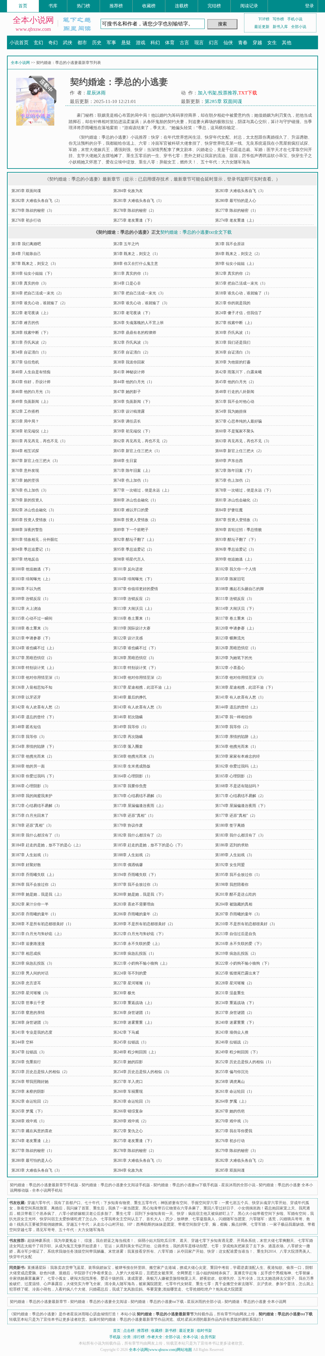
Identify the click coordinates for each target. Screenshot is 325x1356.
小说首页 (19, 42)
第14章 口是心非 (127, 283)
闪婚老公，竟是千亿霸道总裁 (223, 149)
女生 (272, 42)
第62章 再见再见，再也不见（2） (141, 441)
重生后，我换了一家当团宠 (116, 1208)
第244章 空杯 (22, 1042)
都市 (82, 42)
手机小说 (294, 19)
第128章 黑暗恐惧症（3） (134, 658)
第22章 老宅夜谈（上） (30, 313)
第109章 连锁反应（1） (30, 598)
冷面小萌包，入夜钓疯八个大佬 (58, 1289)
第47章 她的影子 (127, 391)
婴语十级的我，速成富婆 (122, 1278)
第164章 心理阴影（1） (132, 776)
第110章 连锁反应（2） (132, 598)
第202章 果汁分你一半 (30, 904)
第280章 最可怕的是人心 (235, 200)
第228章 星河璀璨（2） (234, 983)
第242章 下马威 (126, 1032)
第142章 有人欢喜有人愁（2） (36, 707)
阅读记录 (249, 5)
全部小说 (298, 26)
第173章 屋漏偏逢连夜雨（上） (139, 805)
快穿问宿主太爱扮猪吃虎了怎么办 (68, 1219)
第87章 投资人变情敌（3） (237, 520)
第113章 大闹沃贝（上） (133, 608)
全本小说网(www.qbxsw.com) (153, 1349)
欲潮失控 (226, 1278)
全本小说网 (33, 20)
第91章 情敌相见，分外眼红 (34, 539)
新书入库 (280, 26)
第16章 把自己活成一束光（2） (37, 293)
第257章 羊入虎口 (128, 1081)
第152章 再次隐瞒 (128, 736)
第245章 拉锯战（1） (131, 1042)
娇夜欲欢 (207, 1278)
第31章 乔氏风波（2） (30, 342)
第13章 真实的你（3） (30, 283)
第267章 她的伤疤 (230, 1111)
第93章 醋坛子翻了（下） (236, 539)
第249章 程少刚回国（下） (237, 1052)
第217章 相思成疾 (26, 953)
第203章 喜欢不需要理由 (133, 904)
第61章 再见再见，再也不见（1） (39, 441)
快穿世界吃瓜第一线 (223, 143)
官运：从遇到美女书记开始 (127, 1246)
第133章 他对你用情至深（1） (36, 677)
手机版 (115, 1337)
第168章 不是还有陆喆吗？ (237, 786)
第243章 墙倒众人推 (232, 1032)
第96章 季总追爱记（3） (235, 549)
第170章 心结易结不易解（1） (138, 796)
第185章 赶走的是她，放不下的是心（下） (149, 845)
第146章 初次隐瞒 (128, 717)
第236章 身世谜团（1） (132, 1012)
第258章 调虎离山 (230, 1081)
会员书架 (208, 1337)
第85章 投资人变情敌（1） (33, 520)
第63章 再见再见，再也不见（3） (243, 441)
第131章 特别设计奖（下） (135, 667)
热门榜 (83, 5)
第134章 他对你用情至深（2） (138, 677)
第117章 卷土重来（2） (234, 618)
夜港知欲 (274, 1267)
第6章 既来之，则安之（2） (238, 253)
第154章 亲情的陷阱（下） (33, 746)
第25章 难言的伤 (25, 322)
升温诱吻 (299, 137)
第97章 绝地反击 (25, 559)
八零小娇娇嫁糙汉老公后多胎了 (85, 1213)
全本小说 (190, 1337)
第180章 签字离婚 (230, 825)
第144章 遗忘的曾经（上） (237, 707)
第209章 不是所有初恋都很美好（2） (144, 924)
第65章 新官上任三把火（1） (137, 451)
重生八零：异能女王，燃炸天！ (167, 162)
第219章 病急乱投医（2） (236, 953)
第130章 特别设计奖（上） (33, 667)
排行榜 (139, 1337)
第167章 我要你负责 (130, 786)
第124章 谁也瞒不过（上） (33, 648)
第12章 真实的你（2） (233, 273)
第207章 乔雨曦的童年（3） (238, 914)
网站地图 (184, 1349)
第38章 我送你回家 (129, 362)
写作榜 (278, 19)
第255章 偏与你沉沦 (232, 1072)
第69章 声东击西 (229, 460)
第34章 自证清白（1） (30, 352)
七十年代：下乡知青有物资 (107, 1203)
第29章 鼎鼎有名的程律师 (134, 332)
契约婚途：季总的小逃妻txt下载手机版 (185, 1185)
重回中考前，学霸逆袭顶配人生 (236, 1267)
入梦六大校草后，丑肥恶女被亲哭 (144, 1273)
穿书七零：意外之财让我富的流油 (194, 155)
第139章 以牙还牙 (26, 697)
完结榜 (214, 5)
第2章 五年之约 (126, 244)
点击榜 (129, 1330)
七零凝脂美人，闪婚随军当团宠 (218, 1219)
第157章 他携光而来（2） (32, 756)
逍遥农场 (275, 1246)
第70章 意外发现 (25, 470)
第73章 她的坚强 (25, 480)
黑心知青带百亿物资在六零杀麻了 (171, 1208)
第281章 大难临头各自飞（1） (138, 200)
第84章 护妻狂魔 (229, 510)
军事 (111, 42)
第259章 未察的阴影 (28, 1091)
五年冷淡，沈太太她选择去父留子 (266, 1278)
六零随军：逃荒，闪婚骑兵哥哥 (275, 1219)
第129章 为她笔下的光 (233, 658)
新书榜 (170, 1330)
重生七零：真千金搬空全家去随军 (224, 1284)
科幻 (155, 42)
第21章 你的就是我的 (232, 303)
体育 (170, 42)
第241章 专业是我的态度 (31, 1032)
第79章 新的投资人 (27, 500)
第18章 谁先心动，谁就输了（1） (243, 293)
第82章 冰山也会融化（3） (33, 510)
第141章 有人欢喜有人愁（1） (240, 697)
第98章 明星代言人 (129, 559)
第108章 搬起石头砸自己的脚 (239, 589)
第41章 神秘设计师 (129, 372)
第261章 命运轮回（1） (234, 1091)
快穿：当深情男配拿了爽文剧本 (163, 149)
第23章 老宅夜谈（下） (132, 313)
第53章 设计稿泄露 (129, 411)
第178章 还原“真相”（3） (32, 825)
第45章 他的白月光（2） (235, 382)
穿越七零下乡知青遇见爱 (212, 1240)
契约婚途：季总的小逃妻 (34, 1314)
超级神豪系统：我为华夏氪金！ (54, 1240)
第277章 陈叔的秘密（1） (236, 210)
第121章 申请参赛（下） (31, 638)
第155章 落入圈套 (128, 746)
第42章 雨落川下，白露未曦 (238, 372)
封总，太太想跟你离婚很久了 (260, 137)
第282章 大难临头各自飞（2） (36, 200)
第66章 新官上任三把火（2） (239, 451)
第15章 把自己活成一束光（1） (241, 283)
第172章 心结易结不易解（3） (36, 805)
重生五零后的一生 (142, 155)
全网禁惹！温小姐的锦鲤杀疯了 (203, 1273)
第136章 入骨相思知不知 (31, 687)
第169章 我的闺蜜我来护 (31, 796)
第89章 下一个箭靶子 (131, 529)
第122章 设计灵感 (128, 638)
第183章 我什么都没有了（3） (240, 835)
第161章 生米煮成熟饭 (131, 766)
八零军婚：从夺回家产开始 (180, 1251)
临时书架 (204, 1330)
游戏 (140, 42)
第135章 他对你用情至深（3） (240, 677)
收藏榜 (149, 5)
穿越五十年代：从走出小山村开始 (94, 1224)
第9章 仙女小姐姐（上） (235, 263)
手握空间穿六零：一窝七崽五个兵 (219, 1203)
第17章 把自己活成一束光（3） (139, 293)
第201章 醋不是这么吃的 (235, 894)
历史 (97, 42)
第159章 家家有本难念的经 (237, 756)
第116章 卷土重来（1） (132, 618)
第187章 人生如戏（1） (30, 855)
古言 (184, 42)
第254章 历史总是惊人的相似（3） (142, 1072)
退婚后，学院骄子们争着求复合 (85, 1273)
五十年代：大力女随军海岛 (225, 162)
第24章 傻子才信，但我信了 (238, 313)
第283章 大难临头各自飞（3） (240, 191)
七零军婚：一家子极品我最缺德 (277, 1224)
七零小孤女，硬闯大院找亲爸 (72, 1278)
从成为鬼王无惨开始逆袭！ (78, 1246)
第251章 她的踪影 (128, 1062)
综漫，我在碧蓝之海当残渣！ (109, 1240)
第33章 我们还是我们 (232, 342)
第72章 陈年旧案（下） (234, 470)
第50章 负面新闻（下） (132, 401)
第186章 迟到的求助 (232, 845)
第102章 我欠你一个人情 (235, 569)
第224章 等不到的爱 (130, 973)
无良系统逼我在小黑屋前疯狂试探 (277, 143)
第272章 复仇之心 (128, 1131)
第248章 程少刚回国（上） (135, 1052)
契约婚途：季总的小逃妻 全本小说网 (255, 1301)
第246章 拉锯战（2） (232, 1042)
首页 (22, 5)
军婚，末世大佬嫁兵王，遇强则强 (99, 149)
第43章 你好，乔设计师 (30, 382)
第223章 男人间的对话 (30, 973)
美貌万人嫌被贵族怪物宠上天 (171, 1278)
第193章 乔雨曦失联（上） (33, 874)
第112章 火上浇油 (26, 608)
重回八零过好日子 (218, 1208)
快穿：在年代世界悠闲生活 (176, 137)
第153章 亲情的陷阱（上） (237, 736)
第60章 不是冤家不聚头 (234, 431)
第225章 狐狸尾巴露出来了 (237, 973)
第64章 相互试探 (25, 451)
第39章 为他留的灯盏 (232, 362)
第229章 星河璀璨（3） (30, 993)
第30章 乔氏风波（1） (233, 332)
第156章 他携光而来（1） (236, 746)
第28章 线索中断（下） (30, 332)
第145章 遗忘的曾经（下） (33, 717)
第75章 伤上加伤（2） (233, 480)
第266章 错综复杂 (128, 1111)
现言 (199, 42)
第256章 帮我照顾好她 (30, 1081)
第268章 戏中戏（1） (29, 1121)
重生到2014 (266, 1251)
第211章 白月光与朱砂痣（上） (37, 934)
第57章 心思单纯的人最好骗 (238, 421)
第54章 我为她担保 (231, 411)
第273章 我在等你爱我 (233, 1131)
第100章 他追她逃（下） (31, 569)
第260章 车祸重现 (128, 1091)
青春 (243, 42)
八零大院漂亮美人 (295, 1251)
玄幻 (38, 42)
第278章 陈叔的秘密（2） (134, 210)
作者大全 (154, 1337)
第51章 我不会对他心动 (234, 401)
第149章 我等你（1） (131, 727)
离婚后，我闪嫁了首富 (70, 1208)
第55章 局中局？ (25, 421)
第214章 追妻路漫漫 (28, 943)
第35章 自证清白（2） (131, 352)
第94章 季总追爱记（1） (31, 549)
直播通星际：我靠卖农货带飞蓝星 (55, 1267)
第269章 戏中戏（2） (131, 1121)
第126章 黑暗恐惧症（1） (236, 648)
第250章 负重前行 (26, 1062)
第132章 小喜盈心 (230, 667)
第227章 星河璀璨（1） (132, 983)
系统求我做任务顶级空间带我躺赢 (75, 1251)
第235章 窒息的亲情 (28, 1012)
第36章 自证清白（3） (233, 352)
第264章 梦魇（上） (232, 1101)
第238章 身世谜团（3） (30, 1022)
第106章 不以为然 (26, 589)
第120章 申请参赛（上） (235, 628)
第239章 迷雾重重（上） (133, 1022)
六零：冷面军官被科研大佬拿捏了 (170, 143)
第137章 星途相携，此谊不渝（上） (143, 687)
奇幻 (53, 42)
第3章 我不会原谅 (230, 244)
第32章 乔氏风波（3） (131, 342)
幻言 (213, 42)
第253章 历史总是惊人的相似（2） (40, 1072)
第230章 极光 (124, 993)
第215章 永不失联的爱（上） (137, 943)
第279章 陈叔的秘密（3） (32, 210)
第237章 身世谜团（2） (234, 1012)
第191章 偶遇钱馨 (128, 865)
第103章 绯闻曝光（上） (31, 579)
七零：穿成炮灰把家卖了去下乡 (237, 1246)
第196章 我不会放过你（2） (34, 884)
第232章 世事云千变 (28, 1003)
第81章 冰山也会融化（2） (237, 500)
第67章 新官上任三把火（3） (35, 460)
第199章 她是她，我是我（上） (37, 894)
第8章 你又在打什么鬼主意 (135, 263)
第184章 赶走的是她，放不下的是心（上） (47, 845)
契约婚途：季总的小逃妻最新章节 (38, 1301)
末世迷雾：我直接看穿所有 (131, 1251)
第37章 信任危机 (25, 362)
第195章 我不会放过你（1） (238, 874)
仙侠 (228, 42)
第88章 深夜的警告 (27, 529)
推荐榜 (116, 5)
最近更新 (261, 26)
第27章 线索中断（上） (234, 322)
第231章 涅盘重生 (230, 993)
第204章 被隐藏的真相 (233, 904)
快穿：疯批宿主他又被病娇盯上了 (205, 1213)
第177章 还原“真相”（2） (236, 815)
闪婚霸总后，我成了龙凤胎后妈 (116, 1289)
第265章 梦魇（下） (28, 1111)
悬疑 (126, 42)
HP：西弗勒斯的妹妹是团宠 (150, 1224)
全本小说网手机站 (47, 1190)
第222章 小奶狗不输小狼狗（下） (243, 963)
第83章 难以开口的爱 (131, 510)
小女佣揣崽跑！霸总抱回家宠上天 (266, 1208)
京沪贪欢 (264, 1284)
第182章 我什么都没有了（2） (138, 835)
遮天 (183, 1240)
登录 (309, 5)
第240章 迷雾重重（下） (235, 1022)
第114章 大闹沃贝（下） (235, 608)
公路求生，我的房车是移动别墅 (180, 1246)
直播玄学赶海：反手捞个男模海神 (262, 1273)
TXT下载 (247, 92)
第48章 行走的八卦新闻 (234, 391)
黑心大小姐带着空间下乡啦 (260, 1213)
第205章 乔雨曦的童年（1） (34, 914)
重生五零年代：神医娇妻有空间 (160, 1203)
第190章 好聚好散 (26, 865)
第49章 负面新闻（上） (30, 401)
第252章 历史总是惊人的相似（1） (244, 1062)
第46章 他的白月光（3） (31, 391)
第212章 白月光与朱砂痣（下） (139, 934)
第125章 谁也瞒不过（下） (135, 648)
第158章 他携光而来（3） (134, 756)
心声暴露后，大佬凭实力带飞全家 (72, 1284)
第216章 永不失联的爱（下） (239, 943)
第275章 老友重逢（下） (133, 220)
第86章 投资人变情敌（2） (135, 520)
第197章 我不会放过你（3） (136, 884)
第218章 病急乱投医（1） (134, 953)
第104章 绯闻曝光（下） (133, 579)
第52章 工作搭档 (25, 411)
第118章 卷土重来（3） (30, 628)
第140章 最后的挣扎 (130, 697)
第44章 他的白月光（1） (133, 382)
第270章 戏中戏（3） (232, 1121)
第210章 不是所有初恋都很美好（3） (246, 924)
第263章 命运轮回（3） (132, 1101)
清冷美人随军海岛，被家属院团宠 (133, 1284)
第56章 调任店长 (127, 421)
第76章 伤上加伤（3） (30, 490)
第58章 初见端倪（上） (30, 431)
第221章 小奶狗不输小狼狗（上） (141, 963)
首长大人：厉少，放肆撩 (167, 1219)
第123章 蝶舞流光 (230, 638)
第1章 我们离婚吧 (26, 244)
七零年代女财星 (178, 1284)
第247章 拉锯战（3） (29, 1052)
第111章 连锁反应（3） (234, 598)
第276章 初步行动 (26, 220)
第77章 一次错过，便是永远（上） (142, 490)
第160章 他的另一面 (28, 766)
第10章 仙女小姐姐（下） (32, 273)
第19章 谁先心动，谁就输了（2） (39, 303)
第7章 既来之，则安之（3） (34, 263)
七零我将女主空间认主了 (122, 1219)
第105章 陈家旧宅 (230, 579)
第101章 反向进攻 (128, 569)
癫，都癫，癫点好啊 (229, 1224)
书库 (53, 5)
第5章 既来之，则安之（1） (136, 253)
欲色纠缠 (47, 1273)
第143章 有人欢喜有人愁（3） (138, 707)
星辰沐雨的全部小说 (238, 1185)
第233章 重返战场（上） (133, 1003)
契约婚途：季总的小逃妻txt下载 (157, 1301)
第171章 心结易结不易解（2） (240, 796)
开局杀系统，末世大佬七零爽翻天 (265, 1240)
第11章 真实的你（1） (131, 273)
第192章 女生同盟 (230, 865)
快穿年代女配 (217, 137)
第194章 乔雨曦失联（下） (135, 874)
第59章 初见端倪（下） (132, 431)
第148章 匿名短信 (26, 727)
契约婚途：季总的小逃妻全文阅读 (98, 1301)
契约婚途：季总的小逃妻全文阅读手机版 (116, 1185)
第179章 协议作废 (128, 825)
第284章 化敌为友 (128, 191)
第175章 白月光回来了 (30, 815)
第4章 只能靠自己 (26, 253)
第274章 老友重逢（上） (235, 220)
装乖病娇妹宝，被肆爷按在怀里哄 (116, 1267)
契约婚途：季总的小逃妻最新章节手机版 (44, 1185)
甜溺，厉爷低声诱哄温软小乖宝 (258, 155)
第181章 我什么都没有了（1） (36, 835)
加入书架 (207, 92)
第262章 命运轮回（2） (30, 1101)
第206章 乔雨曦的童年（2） (136, 914)
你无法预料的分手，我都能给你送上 (102, 143)
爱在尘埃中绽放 (120, 162)
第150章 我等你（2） (232, 727)
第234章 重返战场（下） (235, 1003)
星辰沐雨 (96, 92)
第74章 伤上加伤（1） (131, 480)
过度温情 (32, 1284)
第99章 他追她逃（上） (234, 559)
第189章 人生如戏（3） (234, 855)
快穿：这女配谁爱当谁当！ (230, 1251)
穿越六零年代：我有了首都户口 (54, 1203)
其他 (286, 42)
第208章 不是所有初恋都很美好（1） (42, 924)
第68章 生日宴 (125, 460)
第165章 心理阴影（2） (234, 776)
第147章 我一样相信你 (233, 717)
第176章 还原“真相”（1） (134, 815)
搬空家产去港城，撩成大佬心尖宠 (177, 1267)
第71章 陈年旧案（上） (132, 470)
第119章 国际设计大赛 (131, 628)
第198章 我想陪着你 (232, 884)
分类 (127, 1337)
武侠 (67, 42)
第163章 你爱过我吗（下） (33, 776)
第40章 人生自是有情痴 (30, 372)
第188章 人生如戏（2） (132, 855)
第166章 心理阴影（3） (30, 786)
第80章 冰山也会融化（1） (135, 500)
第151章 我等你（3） (29, 736)
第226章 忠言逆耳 (26, 983)
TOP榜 (263, 19)
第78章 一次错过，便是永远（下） (244, 490)
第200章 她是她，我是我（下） (139, 894)
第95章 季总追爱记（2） (133, 549)
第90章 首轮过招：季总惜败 (238, 529)
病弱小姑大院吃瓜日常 (157, 1240)
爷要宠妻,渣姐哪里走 (164, 1289)
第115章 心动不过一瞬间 (31, 618)
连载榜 (181, 5)
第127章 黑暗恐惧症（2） (32, 658)
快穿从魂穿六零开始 (269, 1203)
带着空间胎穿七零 (193, 1224)
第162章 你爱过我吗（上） (237, 766)
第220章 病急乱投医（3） (32, 963)
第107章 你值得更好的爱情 (135, 589)
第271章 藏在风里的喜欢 (31, 1131)
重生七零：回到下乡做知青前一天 (144, 1213)
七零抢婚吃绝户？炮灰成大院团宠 (213, 1289)
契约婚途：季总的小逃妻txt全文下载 (196, 232)
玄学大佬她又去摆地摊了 (99, 155)
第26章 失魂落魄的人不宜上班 (138, 322)
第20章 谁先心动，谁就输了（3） (141, 303)
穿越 (257, 42)
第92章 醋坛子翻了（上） (134, 539)
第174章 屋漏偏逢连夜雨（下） (241, 805)
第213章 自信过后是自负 (235, 934)
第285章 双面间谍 (223, 101)
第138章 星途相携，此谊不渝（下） (245, 687)
